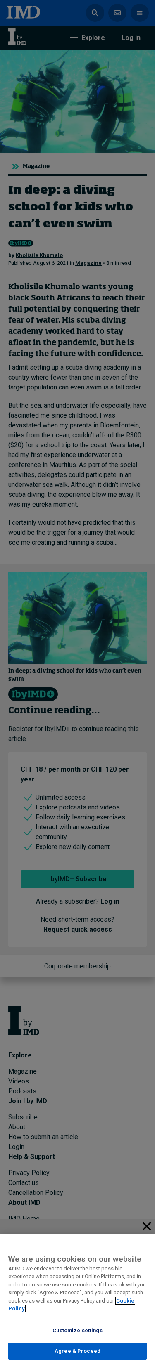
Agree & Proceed (77, 1351)
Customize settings (77, 1330)
